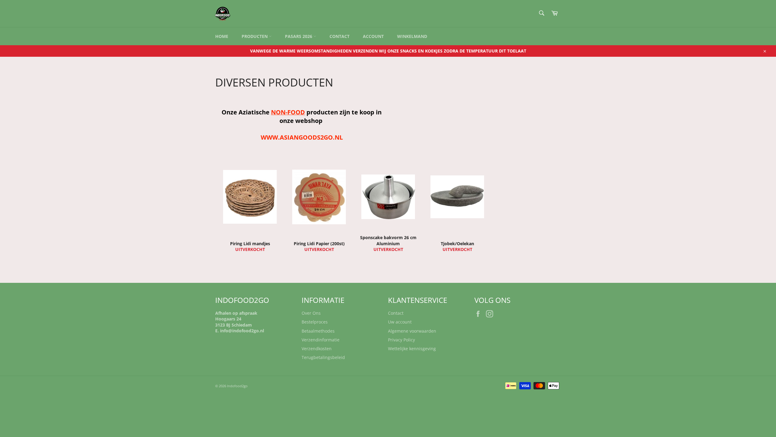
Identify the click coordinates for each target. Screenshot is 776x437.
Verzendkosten (317, 348)
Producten (255, 36)
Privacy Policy (401, 340)
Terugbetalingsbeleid (323, 357)
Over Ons (311, 313)
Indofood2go (237, 386)
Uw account (400, 322)
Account (373, 36)
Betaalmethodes (318, 331)
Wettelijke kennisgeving (412, 348)
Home (221, 36)
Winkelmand (412, 36)
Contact (339, 36)
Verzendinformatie (321, 340)
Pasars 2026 (299, 36)
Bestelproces (315, 322)
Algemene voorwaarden (412, 331)
